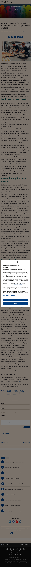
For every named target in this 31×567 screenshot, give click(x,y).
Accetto (15, 303)
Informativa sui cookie (18, 284)
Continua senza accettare (23, 261)
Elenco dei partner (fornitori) (9, 295)
